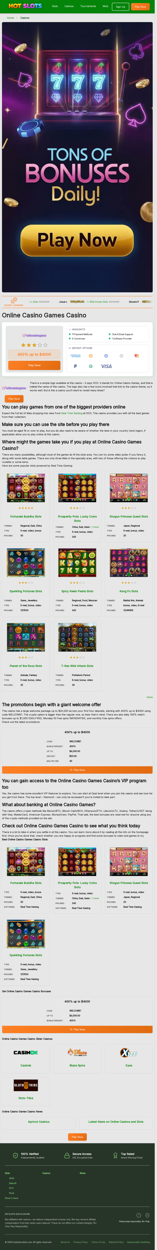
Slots (55, 6)
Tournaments (88, 6)
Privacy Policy (81, 1242)
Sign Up (120, 6)
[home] (25, 11)
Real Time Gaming (71, 413)
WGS (11, 1178)
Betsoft (12, 1183)
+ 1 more (94, 527)
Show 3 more (11, 1198)
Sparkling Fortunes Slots (26, 591)
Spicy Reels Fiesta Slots (77, 591)
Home (10, 17)
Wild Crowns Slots (73, 301)
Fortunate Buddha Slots (26, 516)
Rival (11, 1193)
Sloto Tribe (26, 1098)
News (83, 1173)
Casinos (69, 6)
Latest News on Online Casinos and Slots (116, 1121)
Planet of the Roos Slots (26, 665)
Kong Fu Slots (129, 591)
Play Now (140, 6)
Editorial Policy (116, 1242)
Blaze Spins (77, 1065)
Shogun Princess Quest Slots (129, 516)
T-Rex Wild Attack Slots (77, 665)
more (150, 697)
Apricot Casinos (38, 1121)
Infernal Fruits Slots (147, 301)
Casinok (26, 1065)
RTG (11, 1188)
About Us (65, 1242)
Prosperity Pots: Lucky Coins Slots (77, 518)
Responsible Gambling (138, 1242)
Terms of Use (98, 1242)
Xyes (128, 1065)
